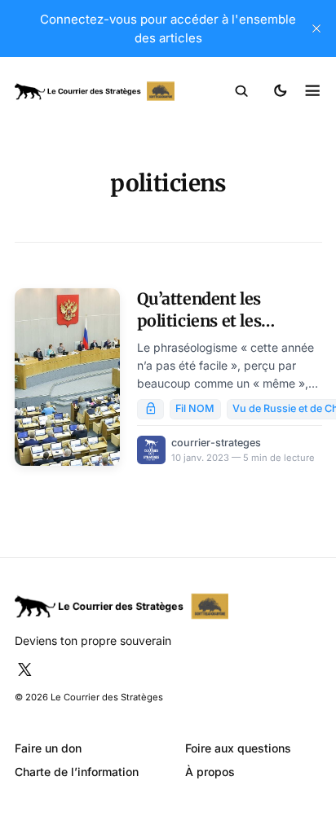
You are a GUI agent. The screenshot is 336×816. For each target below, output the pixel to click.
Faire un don (48, 748)
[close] (316, 28)
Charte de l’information (77, 772)
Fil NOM (194, 408)
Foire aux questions (238, 748)
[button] (242, 91)
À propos (210, 772)
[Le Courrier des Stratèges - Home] (95, 91)
